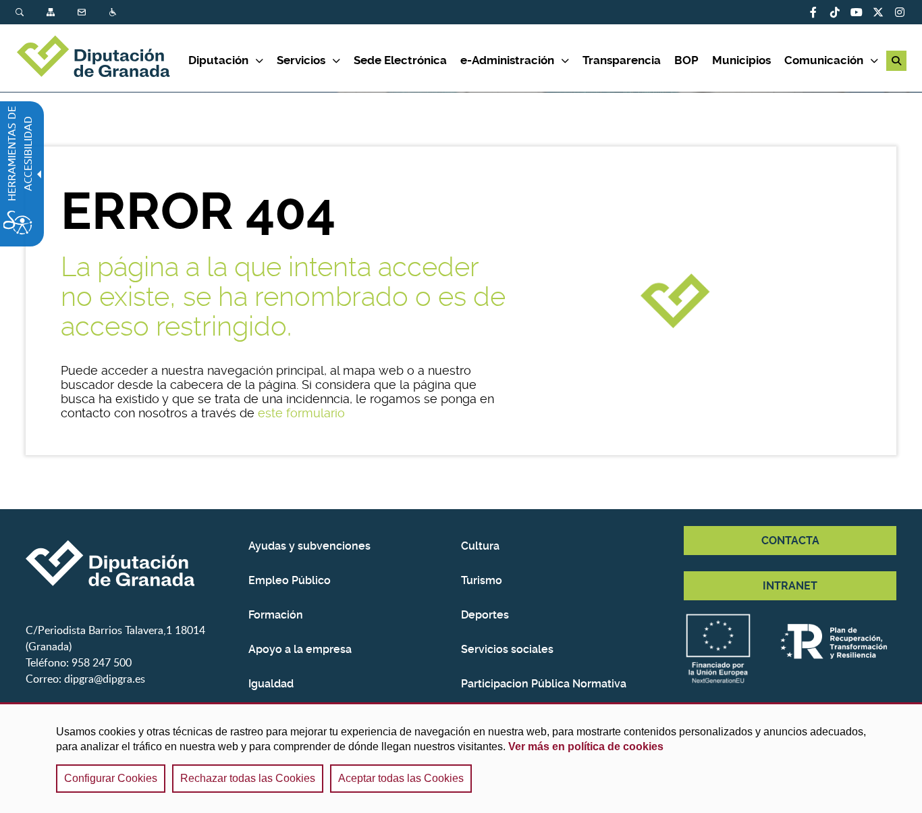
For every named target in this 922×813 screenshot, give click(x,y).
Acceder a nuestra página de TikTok (835, 12)
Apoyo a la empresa (300, 649)
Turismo (481, 580)
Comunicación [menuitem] (823, 60)
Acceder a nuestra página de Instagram (899, 12)
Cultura (480, 546)
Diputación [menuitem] (218, 60)
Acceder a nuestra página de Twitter (878, 12)
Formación (275, 614)
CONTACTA (790, 540)
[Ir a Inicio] (102, 58)
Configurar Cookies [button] (110, 778)
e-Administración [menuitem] (507, 60)
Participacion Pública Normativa (543, 683)
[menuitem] (31, 12)
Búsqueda (21, 12)
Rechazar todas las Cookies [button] (247, 778)
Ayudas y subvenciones (309, 546)
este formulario (301, 413)
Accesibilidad (114, 12)
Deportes (485, 614)
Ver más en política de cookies (585, 746)
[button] (896, 61)
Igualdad (271, 683)
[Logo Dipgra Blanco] (132, 563)
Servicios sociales (507, 649)
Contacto (83, 12)
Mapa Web (52, 12)
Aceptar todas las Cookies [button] (401, 778)
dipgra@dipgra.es (104, 678)
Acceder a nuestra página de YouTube (856, 12)
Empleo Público (289, 580)
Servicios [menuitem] (301, 60)
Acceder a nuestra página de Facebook (813, 12)
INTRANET (790, 585)
